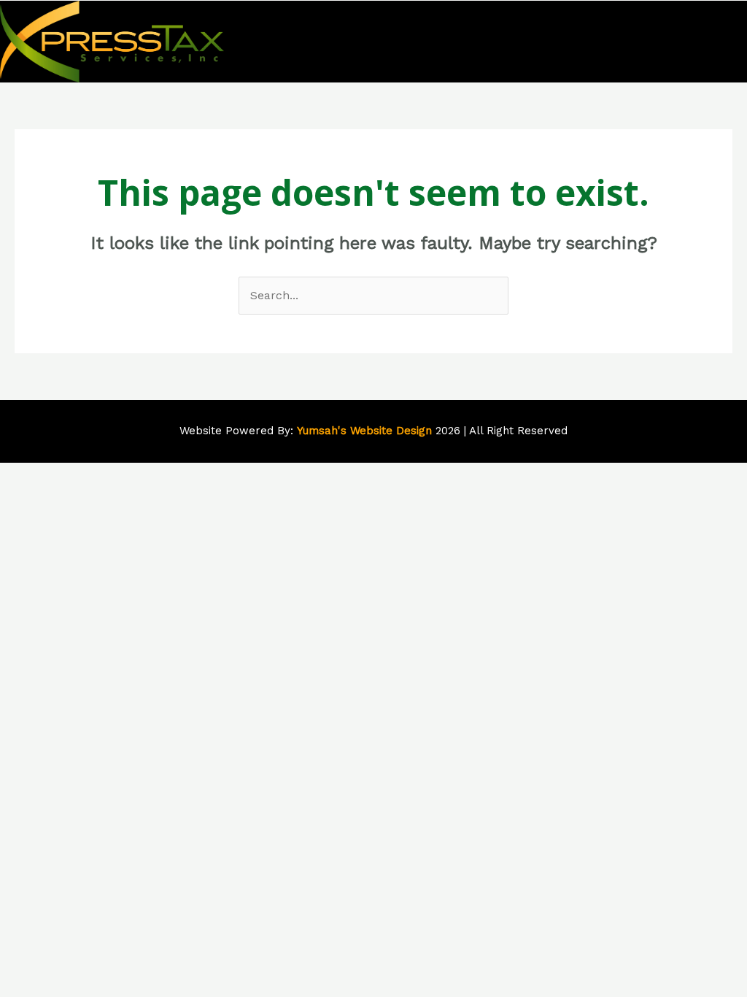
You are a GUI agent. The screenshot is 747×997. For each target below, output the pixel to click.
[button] (731, 41)
